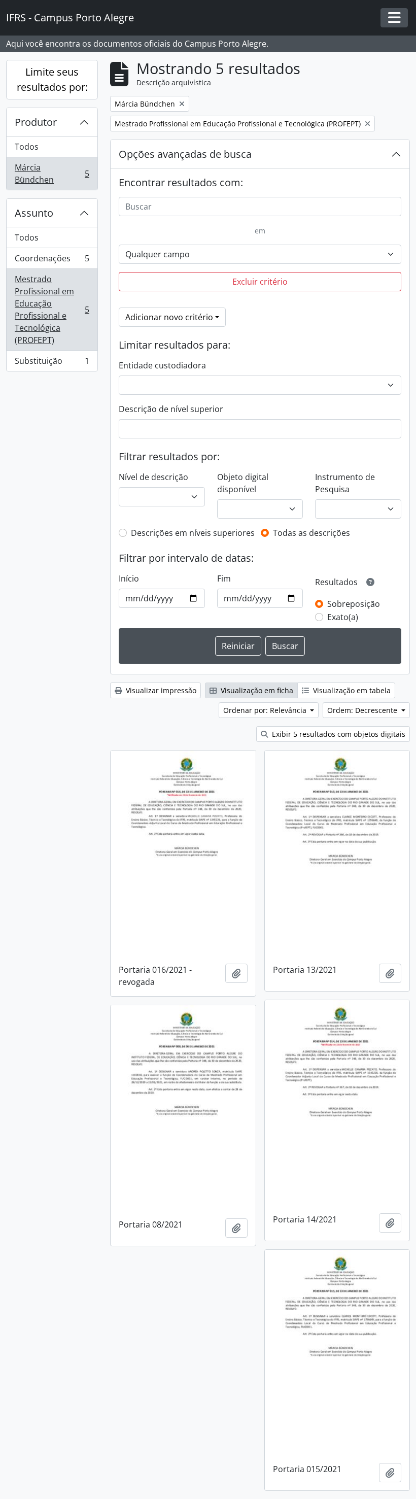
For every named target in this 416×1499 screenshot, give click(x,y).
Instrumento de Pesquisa (345, 483)
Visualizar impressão (160, 690)
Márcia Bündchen (51, 173)
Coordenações (51, 261)
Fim (224, 578)
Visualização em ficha (256, 690)
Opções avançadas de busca (185, 154)
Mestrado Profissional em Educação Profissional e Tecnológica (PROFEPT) (51, 310)
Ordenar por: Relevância (265, 710)
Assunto (34, 213)
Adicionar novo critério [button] (169, 317)
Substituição (51, 363)
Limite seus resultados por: (52, 79)
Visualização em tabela (351, 690)
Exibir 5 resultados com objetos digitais (337, 734)
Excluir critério (260, 281)
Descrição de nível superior (171, 409)
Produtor (36, 122)
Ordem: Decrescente (363, 710)
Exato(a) (342, 617)
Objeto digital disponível (242, 483)
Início (129, 578)
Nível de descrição (153, 477)
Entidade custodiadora (162, 365)
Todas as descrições (311, 532)
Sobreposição (353, 603)
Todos (27, 146)
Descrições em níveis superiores (193, 532)
